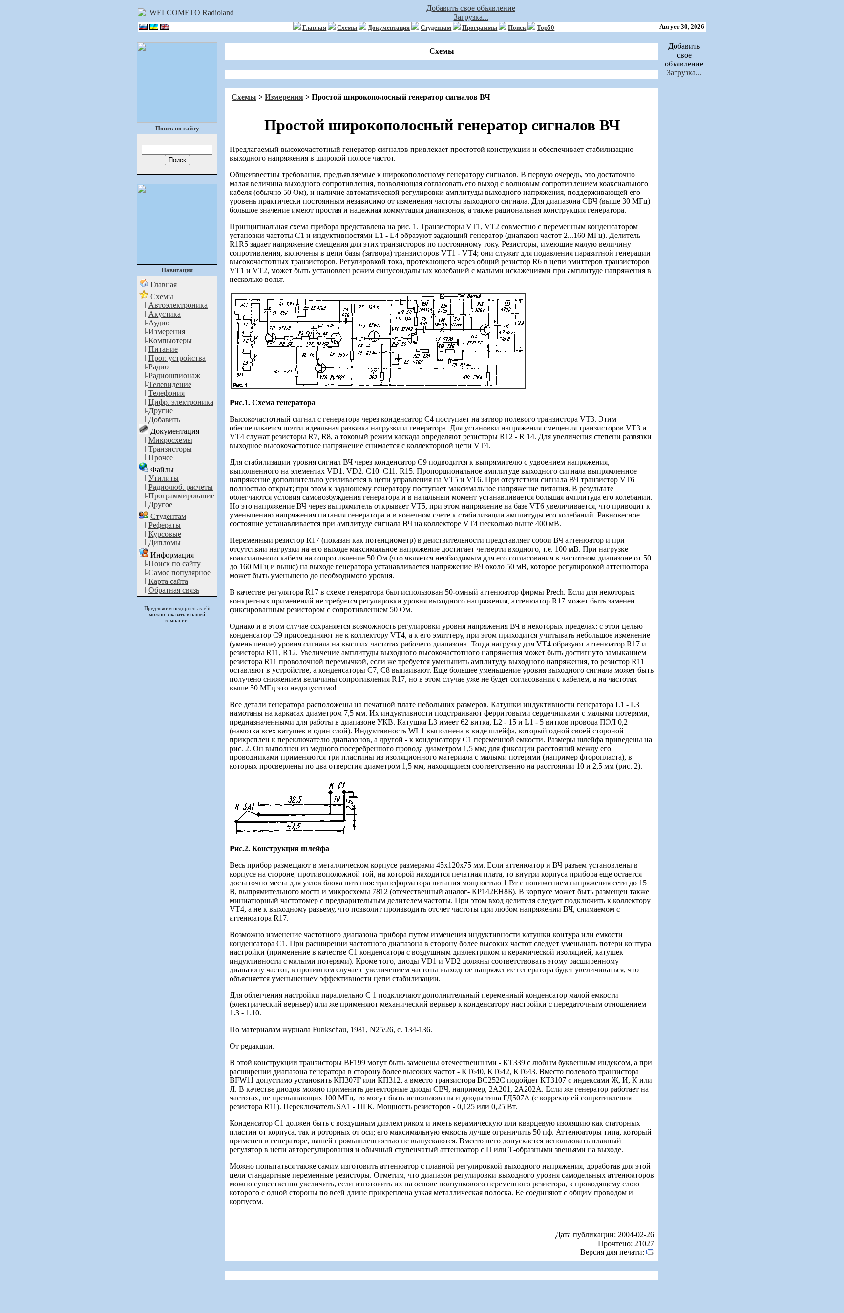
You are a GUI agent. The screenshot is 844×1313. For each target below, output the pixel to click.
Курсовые (164, 534)
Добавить (164, 419)
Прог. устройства (177, 358)
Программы (479, 27)
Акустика (164, 314)
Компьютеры (170, 340)
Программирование (181, 496)
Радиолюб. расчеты (180, 487)
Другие (160, 411)
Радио (158, 367)
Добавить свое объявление (470, 8)
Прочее (160, 457)
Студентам (436, 27)
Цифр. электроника (180, 402)
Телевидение (169, 384)
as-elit (204, 608)
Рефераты (164, 525)
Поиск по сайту (174, 564)
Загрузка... (471, 17)
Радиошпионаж (174, 375)
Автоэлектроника (178, 305)
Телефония (166, 393)
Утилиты (163, 478)
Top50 (545, 27)
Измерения (166, 331)
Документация (389, 27)
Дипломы (164, 542)
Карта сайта (168, 581)
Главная (314, 27)
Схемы (347, 27)
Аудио (158, 323)
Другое (160, 504)
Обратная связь (173, 590)
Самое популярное (179, 572)
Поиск (517, 27)
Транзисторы (170, 449)
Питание (163, 349)
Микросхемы (170, 440)
